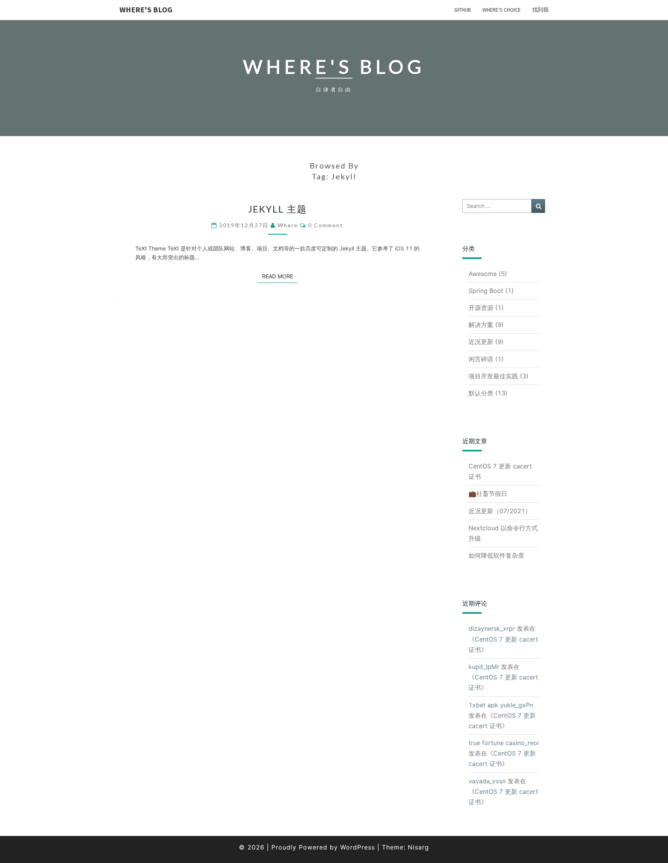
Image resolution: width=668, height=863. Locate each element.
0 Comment (325, 225)
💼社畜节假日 (488, 493)
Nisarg (418, 847)
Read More (280, 275)
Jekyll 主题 (277, 208)
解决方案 (481, 325)
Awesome (483, 273)
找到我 (540, 9)
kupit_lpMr (484, 667)
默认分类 (481, 393)
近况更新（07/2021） (500, 511)
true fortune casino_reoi (504, 743)
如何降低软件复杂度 (496, 555)
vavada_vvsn (487, 781)
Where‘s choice (501, 9)
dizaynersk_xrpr (492, 628)
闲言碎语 (481, 359)
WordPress (357, 847)
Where (288, 225)
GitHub (462, 9)
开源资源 (481, 307)
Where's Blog (145, 9)
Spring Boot (486, 290)
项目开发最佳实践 (493, 376)
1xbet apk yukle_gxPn (501, 705)
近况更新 (481, 342)
